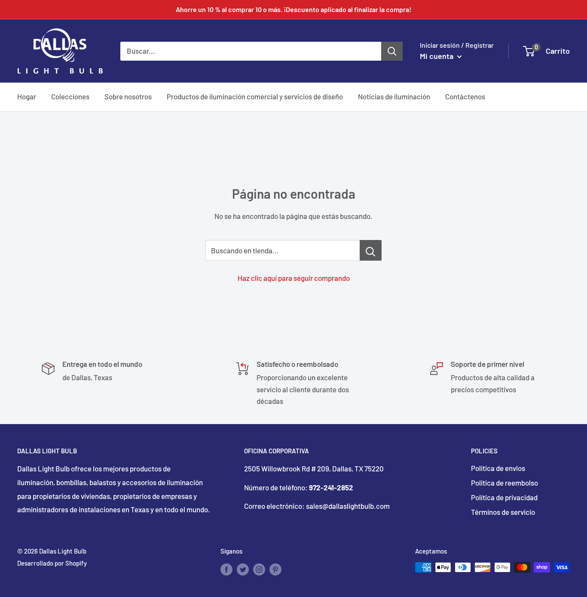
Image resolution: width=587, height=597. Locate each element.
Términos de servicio (503, 512)
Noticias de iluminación (394, 96)
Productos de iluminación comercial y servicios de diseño (255, 96)
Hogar (26, 96)
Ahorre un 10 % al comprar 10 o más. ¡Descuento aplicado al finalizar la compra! (293, 9)
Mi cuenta (437, 56)
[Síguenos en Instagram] (259, 568)
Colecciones (70, 96)
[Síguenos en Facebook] (226, 568)
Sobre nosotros (128, 96)
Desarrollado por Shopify (52, 563)
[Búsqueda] (392, 50)
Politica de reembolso (504, 482)
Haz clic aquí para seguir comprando (294, 278)
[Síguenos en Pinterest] (275, 568)
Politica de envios (498, 468)
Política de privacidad (504, 497)
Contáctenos (465, 96)
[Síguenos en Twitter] (243, 568)
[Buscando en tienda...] (371, 250)
